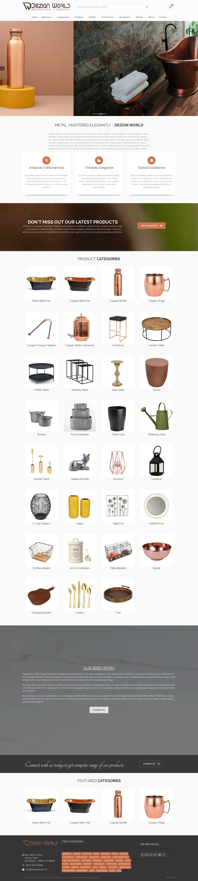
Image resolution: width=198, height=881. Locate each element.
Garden (92, 17)
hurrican (66, 867)
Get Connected (149, 225)
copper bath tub (81, 857)
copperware (67, 854)
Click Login (171, 877)
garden (96, 854)
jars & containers (68, 870)
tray (119, 870)
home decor (87, 854)
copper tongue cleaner (120, 857)
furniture (77, 854)
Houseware (124, 17)
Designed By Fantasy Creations (85, 877)
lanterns (75, 867)
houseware (105, 854)
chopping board (102, 870)
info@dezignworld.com (36, 869)
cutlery (112, 870)
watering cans (99, 864)
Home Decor (107, 17)
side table (119, 860)
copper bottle (94, 857)
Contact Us (99, 709)
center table (86, 860)
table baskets (82, 870)
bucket (65, 864)
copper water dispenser (71, 860)
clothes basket (125, 867)
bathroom (124, 854)
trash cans (87, 864)
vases (95, 867)
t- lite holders (85, 867)
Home (34, 17)
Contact (162, 17)
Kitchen (139, 17)
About (151, 17)
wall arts (103, 867)
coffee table (97, 860)
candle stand (111, 864)
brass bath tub (68, 857)
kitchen (114, 854)
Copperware (63, 17)
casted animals (124, 864)
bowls (92, 870)
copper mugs (105, 857)
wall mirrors (113, 867)
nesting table (108, 860)
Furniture (79, 17)
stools (128, 860)
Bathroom (46, 17)
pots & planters (76, 864)
